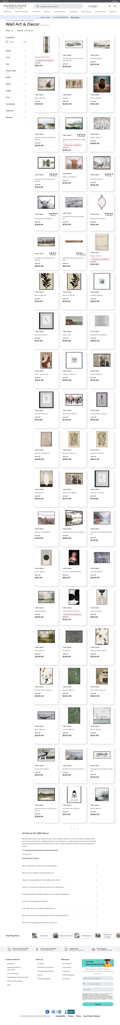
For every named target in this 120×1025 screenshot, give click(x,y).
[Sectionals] (34, 935)
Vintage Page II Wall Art (98, 414)
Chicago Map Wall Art (42, 453)
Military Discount (68, 975)
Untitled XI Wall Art (69, 374)
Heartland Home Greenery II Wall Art (74, 141)
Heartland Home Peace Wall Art (74, 769)
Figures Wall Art (95, 137)
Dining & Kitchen (60, 11)
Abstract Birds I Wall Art (98, 650)
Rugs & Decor (86, 11)
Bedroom (47, 11)
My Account (67, 964)
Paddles (65, 98)
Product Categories (44, 979)
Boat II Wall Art (40, 729)
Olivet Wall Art (40, 650)
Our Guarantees (12, 973)
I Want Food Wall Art (70, 177)
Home (8, 20)
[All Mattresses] (76, 935)
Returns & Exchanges (14, 981)
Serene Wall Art (95, 808)
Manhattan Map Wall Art (98, 335)
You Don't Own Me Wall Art (72, 572)
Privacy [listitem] (71, 1016)
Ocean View (67, 335)
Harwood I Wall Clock (42, 57)
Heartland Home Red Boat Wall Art (101, 533)
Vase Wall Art (39, 493)
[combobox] (58, 6)
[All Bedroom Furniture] (97, 935)
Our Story (40, 964)
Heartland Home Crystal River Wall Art (45, 138)
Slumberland (30, 1016)
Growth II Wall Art (68, 690)
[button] (114, 6)
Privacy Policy (109, 998)
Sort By (20, 30)
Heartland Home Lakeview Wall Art (73, 217)
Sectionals (44, 935)
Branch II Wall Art (69, 295)
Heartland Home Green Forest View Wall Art (73, 59)
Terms (83, 1000)
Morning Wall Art (96, 58)
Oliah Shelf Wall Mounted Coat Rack (73, 259)
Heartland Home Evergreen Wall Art (101, 770)
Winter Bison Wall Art (70, 414)
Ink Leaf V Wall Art (41, 414)
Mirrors (36, 858)
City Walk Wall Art (96, 572)
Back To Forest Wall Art (43, 532)
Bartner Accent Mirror (98, 218)
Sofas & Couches (65, 935)
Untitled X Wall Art (96, 295)
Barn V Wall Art (95, 729)
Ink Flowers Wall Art (97, 493)
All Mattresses (86, 935)
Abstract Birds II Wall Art (43, 690)
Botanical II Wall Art (97, 453)
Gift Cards (66, 979)
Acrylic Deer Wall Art (42, 769)
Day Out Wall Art (40, 611)
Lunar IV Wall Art (96, 611)
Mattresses (7, 11)
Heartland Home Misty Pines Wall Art (45, 259)
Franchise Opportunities (45, 971)
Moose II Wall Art (96, 374)
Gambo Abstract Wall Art (71, 611)
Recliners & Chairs (21, 11)
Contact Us (11, 964)
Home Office (73, 11)
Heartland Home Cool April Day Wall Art (45, 809)
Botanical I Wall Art (69, 453)
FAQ (8, 985)
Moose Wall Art (40, 98)
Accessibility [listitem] (60, 1016)
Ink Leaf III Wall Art (41, 335)
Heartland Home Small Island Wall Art (45, 180)
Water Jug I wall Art (41, 374)
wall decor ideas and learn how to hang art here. (41, 850)
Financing (66, 971)
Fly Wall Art (66, 650)
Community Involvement (45, 967)
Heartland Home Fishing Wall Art (74, 532)
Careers (40, 975)
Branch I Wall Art (40, 295)
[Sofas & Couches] (55, 935)
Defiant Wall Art (95, 98)
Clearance (112, 11)
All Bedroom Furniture (107, 935)
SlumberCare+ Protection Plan (18, 977)
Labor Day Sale (100, 11)
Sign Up (98, 1004)
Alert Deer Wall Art (96, 179)
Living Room (36, 11)
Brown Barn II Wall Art (98, 690)
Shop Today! (75, 17)
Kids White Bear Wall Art (71, 808)
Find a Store (67, 967)
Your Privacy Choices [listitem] (91, 1016)
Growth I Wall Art (68, 729)
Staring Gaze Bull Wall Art (44, 218)
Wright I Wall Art (95, 256)
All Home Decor (27, 858)
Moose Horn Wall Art (70, 493)
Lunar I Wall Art (40, 572)
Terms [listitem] (78, 1016)
